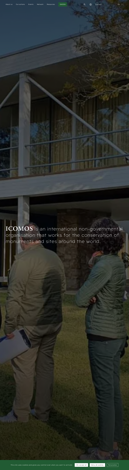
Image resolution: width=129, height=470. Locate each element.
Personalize (112, 465)
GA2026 (63, 4)
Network (40, 4)
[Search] (84, 4)
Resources (51, 4)
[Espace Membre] (90, 4)
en (119, 4)
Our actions (20, 4)
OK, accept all (81, 465)
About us (9, 4)
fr (122, 4)
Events (30, 4)
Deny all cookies (97, 465)
